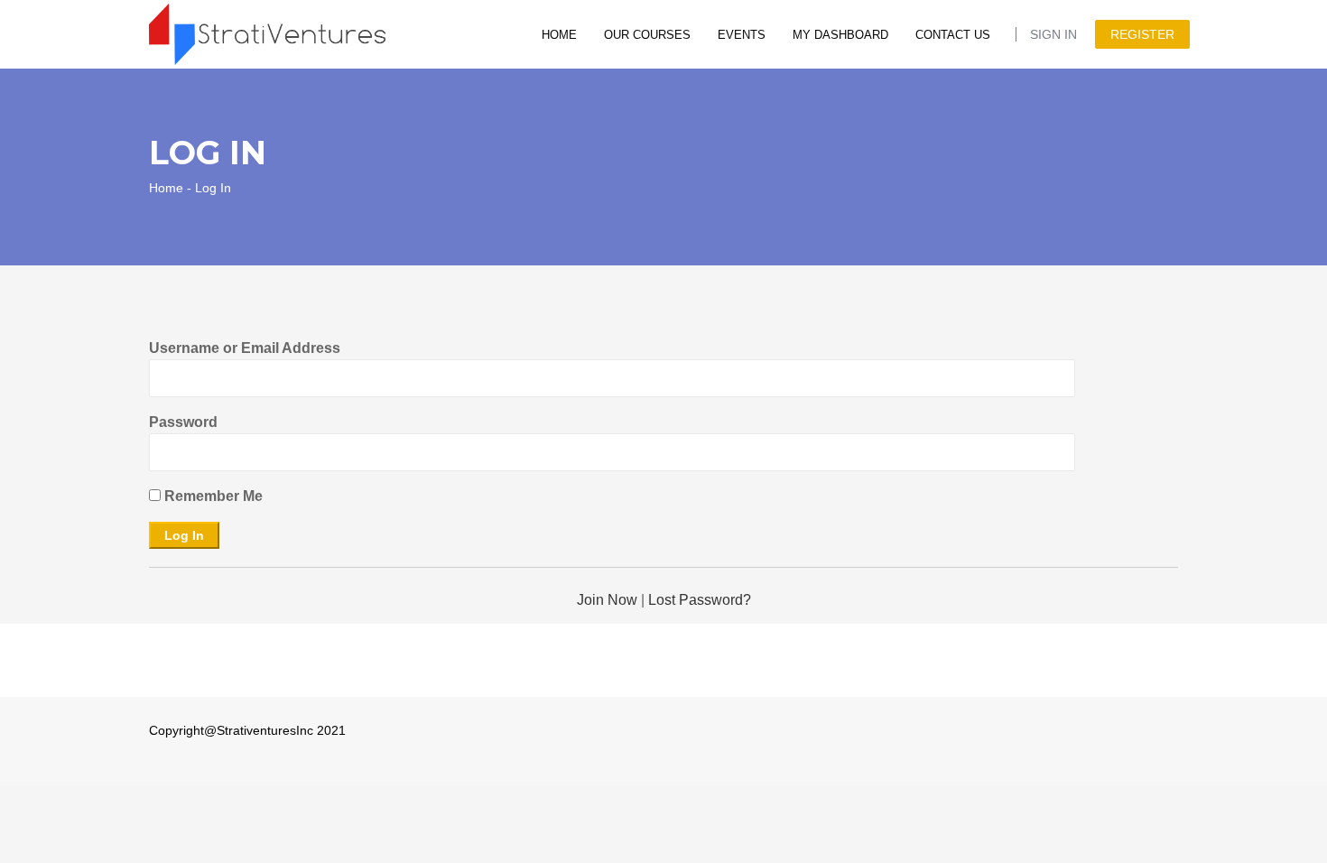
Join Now (607, 600)
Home (559, 35)
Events (742, 35)
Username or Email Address (244, 348)
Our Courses (647, 35)
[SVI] (267, 33)
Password (183, 422)
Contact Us (952, 35)
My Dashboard (840, 35)
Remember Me (212, 496)
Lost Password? (699, 600)
